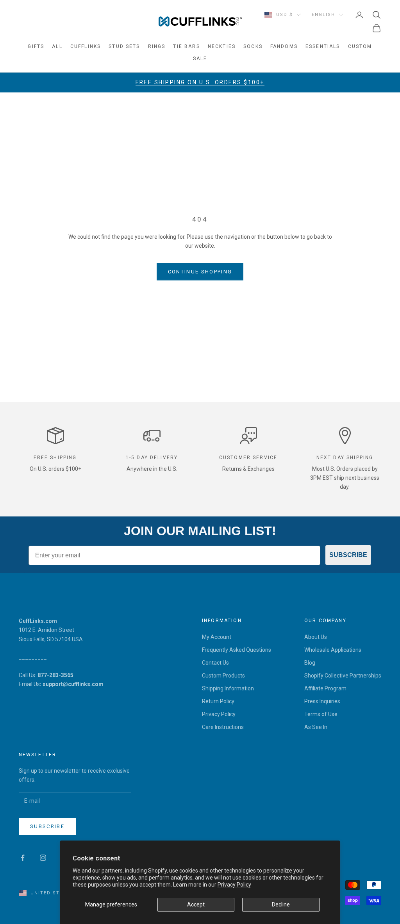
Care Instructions (223, 727)
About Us (315, 637)
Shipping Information (228, 688)
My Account (216, 637)
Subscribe (47, 826)
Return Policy (218, 701)
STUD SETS (124, 46)
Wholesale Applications (332, 650)
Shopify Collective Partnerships (342, 675)
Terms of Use (321, 714)
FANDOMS (284, 46)
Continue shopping (200, 272)
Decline (281, 904)
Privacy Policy (234, 884)
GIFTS (36, 46)
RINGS (157, 46)
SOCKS (252, 46)
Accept (196, 904)
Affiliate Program (325, 688)
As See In (315, 727)
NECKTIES (222, 46)
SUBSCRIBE (348, 555)
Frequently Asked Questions (236, 650)
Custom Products (223, 675)
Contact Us (215, 663)
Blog (309, 663)
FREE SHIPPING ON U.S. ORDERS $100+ (200, 82)
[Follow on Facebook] (23, 858)
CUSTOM (360, 46)
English (323, 14)
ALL (57, 46)
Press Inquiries (322, 701)
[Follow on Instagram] (43, 858)
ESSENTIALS (322, 46)
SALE (200, 58)
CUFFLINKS (85, 46)
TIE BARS (186, 46)
